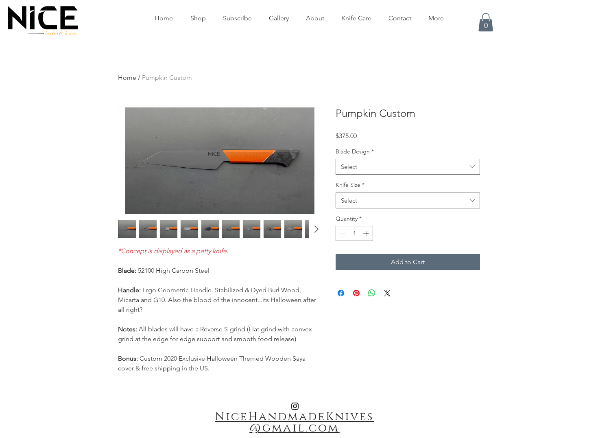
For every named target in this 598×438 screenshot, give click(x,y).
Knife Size (350, 184)
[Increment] (367, 233)
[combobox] (408, 167)
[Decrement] (342, 233)
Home (127, 77)
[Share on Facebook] (341, 293)
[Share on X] (387, 293)
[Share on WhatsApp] (372, 293)
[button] (485, 22)
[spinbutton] (354, 233)
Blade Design (355, 151)
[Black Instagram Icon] (295, 406)
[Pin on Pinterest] (356, 293)
